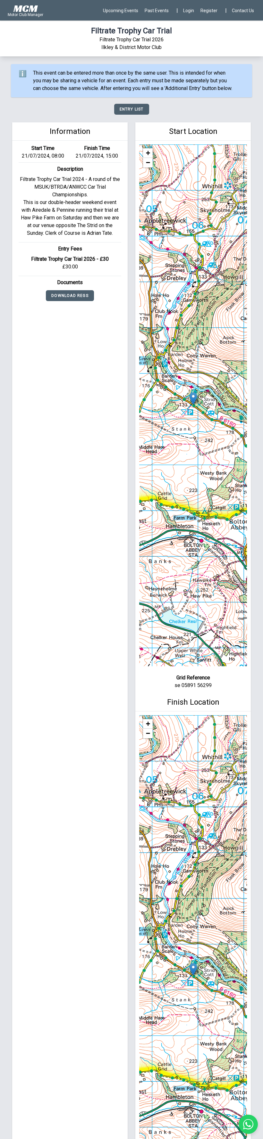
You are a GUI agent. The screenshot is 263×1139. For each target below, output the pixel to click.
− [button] (148, 163)
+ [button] (148, 153)
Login (188, 10)
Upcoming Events (120, 10)
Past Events (157, 10)
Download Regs (70, 295)
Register (208, 10)
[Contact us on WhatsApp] (248, 1124)
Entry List (132, 109)
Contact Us (243, 10)
